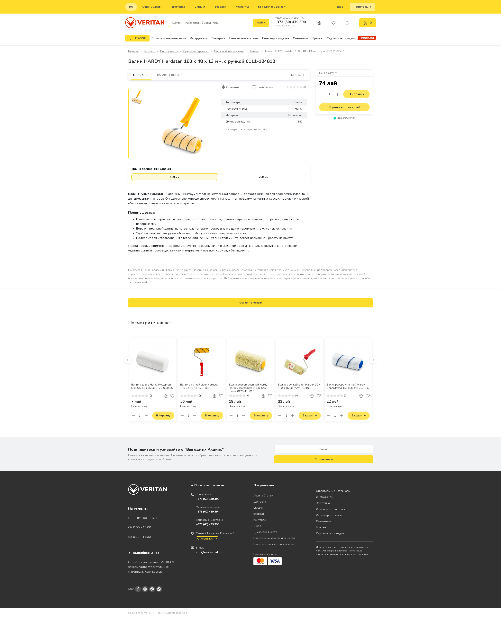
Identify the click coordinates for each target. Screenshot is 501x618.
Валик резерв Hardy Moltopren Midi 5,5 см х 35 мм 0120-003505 (152, 386)
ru (131, 7)
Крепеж (318, 38)
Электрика (218, 38)
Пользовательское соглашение (274, 544)
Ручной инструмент (196, 51)
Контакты (242, 7)
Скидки (200, 7)
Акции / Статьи (152, 7)
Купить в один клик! (344, 107)
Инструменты (198, 38)
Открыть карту (207, 538)
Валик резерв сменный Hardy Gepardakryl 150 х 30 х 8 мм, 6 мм (348, 386)
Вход (339, 7)
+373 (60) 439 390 (290, 22)
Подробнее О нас (145, 553)
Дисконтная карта (265, 532)
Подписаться (323, 459)
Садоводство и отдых (341, 38)
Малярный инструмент (229, 51)
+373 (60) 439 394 (207, 511)
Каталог (149, 51)
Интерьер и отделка (275, 38)
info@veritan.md (207, 552)
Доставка (178, 7)
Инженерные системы (243, 38)
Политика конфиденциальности (274, 538)
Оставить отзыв (250, 302)
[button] (128, 360)
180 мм (174, 177)
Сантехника (300, 38)
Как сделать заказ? (271, 7)
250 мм (263, 177)
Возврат (220, 7)
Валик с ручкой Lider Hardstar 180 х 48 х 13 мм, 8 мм (199, 386)
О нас (257, 526)
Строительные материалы (169, 38)
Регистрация (362, 7)
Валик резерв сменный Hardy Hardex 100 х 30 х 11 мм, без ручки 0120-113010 (248, 388)
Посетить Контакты (209, 485)
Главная (133, 51)
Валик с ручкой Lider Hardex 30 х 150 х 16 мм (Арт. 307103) (299, 386)
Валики (254, 51)
